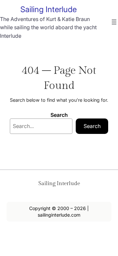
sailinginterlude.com (59, 215)
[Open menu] (114, 22)
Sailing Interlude (48, 9)
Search (59, 115)
